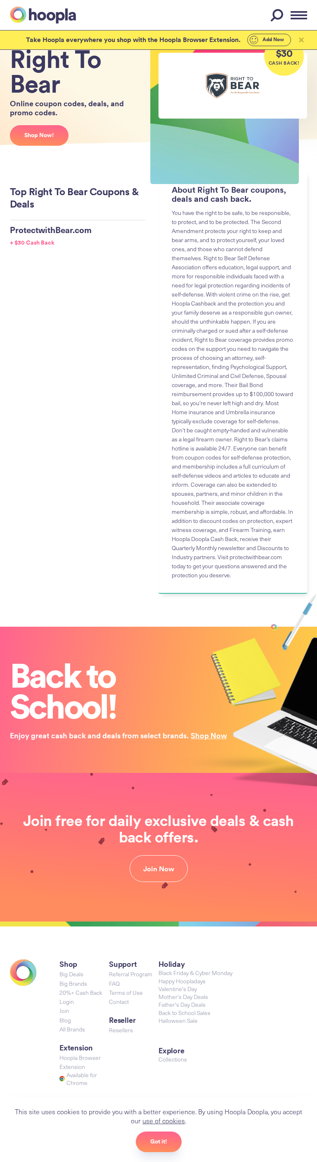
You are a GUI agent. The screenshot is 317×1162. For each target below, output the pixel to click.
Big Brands (73, 983)
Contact (119, 1001)
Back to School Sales (184, 1013)
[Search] (278, 15)
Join (64, 1011)
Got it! (158, 1141)
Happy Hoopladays (182, 981)
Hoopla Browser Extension (80, 1062)
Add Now (272, 39)
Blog (65, 1020)
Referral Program (130, 974)
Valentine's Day (177, 989)
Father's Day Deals (182, 1004)
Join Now (158, 868)
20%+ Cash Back (80, 992)
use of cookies (163, 1120)
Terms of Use (126, 992)
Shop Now (209, 735)
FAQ (114, 983)
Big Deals (71, 974)
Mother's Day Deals (183, 997)
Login (66, 1001)
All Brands (72, 1029)
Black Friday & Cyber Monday (195, 973)
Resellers (121, 1030)
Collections (172, 1059)
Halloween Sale (178, 1020)
